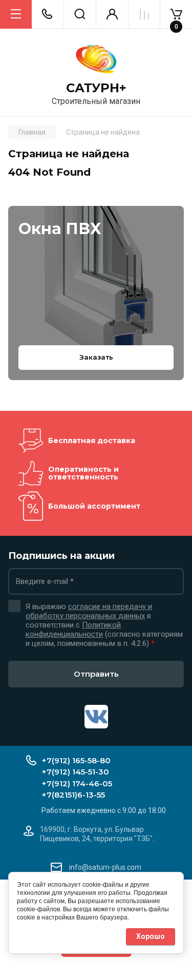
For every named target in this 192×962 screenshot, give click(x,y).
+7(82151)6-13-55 (73, 795)
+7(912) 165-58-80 (76, 760)
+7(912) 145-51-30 (75, 772)
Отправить (96, 674)
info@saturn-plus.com (105, 867)
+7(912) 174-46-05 (76, 783)
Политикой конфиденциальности (73, 629)
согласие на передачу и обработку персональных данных (89, 611)
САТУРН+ (96, 88)
